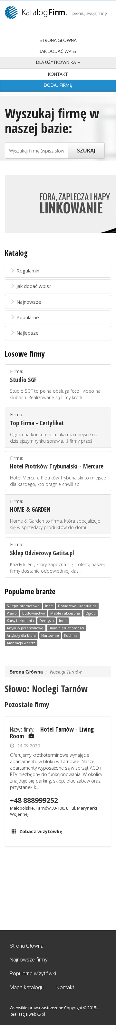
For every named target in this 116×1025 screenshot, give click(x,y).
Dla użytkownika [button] (56, 62)
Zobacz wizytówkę (40, 831)
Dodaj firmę (58, 85)
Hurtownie (50, 635)
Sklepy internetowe (23, 606)
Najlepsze (27, 333)
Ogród (90, 613)
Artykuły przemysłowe (25, 628)
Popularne (27, 317)
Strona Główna (58, 40)
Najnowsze (28, 302)
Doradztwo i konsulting (77, 606)
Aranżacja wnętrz (21, 643)
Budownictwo (33, 613)
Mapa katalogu (27, 987)
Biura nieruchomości (66, 628)
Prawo (12, 613)
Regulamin (27, 270)
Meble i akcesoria (65, 613)
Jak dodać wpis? (58, 51)
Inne (49, 606)
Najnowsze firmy (29, 960)
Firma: (55, 384)
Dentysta (46, 620)
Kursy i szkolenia (20, 620)
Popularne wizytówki (33, 974)
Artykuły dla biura (21, 635)
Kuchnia (71, 635)
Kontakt (58, 74)
